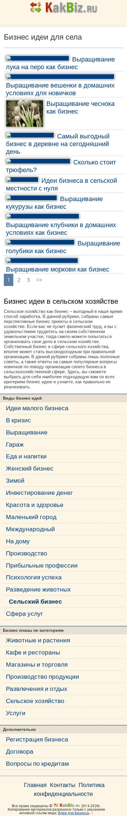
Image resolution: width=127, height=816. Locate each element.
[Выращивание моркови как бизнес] (42, 260)
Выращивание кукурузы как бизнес (54, 202)
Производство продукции (42, 676)
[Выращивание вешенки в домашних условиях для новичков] (60, 76)
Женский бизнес (29, 468)
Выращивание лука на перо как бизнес (60, 63)
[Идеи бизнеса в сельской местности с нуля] (22, 179)
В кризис (18, 420)
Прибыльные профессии (42, 565)
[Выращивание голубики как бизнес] (40, 242)
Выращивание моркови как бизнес (57, 269)
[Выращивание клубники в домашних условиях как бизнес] (42, 216)
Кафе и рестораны (33, 652)
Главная (35, 784)
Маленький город (31, 517)
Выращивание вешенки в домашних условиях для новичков (60, 89)
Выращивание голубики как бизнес (63, 247)
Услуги (15, 713)
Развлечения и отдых (36, 688)
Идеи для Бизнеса (73, 813)
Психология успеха (34, 577)
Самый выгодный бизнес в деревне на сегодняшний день (58, 144)
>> (39, 280)
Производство (26, 553)
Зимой (15, 480)
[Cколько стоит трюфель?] (38, 161)
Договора (19, 751)
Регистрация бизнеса (37, 739)
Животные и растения (38, 640)
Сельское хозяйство (35, 700)
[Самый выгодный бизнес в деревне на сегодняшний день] (30, 135)
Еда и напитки (26, 456)
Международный (30, 529)
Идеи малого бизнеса (37, 408)
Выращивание (27, 432)
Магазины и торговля (37, 664)
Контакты (62, 784)
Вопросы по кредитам (37, 763)
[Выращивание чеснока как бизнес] (24, 113)
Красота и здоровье (35, 504)
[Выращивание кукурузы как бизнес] (31, 197)
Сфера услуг (24, 613)
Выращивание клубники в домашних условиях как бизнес (61, 228)
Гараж (15, 444)
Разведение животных (38, 589)
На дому (18, 541)
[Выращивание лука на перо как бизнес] (37, 58)
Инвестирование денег (39, 492)
